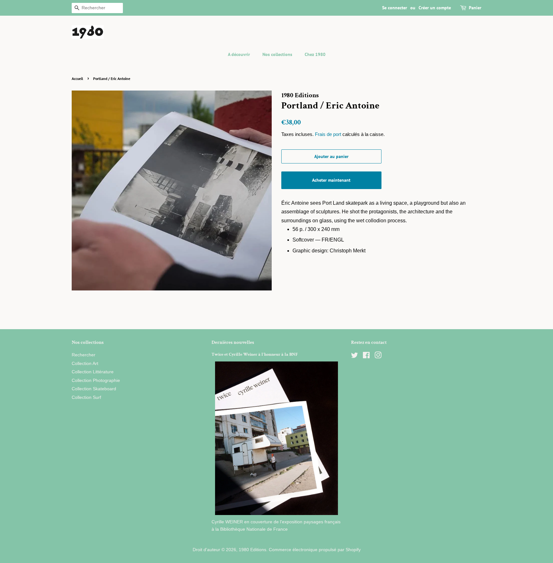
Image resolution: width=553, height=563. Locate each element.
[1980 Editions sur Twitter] (354, 356)
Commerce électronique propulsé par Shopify (315, 549)
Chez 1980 (315, 54)
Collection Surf (86, 397)
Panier (475, 8)
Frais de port (328, 134)
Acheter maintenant (331, 180)
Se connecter (394, 8)
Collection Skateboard (94, 388)
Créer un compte (435, 8)
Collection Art (85, 363)
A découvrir (239, 54)
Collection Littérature (93, 371)
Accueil (77, 78)
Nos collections (277, 54)
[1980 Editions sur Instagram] (377, 356)
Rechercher (83, 355)
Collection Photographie (96, 380)
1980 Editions (252, 549)
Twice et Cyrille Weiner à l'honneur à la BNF (255, 354)
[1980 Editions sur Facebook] (366, 356)
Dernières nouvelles (233, 342)
